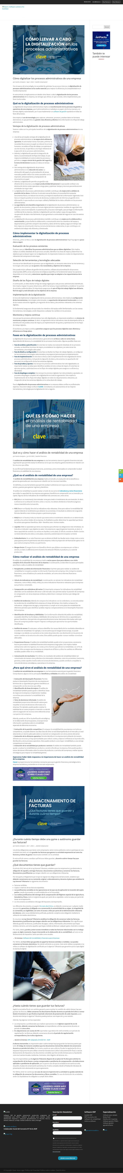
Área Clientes (116, 2)
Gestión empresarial (41, 82)
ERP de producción (90, 1117)
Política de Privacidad (32, 1170)
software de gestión (60, 112)
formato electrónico (46, 906)
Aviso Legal (20, 1170)
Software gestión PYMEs (110, 1121)
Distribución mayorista (110, 1119)
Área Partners (106, 2)
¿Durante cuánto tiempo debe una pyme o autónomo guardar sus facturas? (47, 841)
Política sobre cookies (47, 1170)
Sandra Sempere (20, 82)
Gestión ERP (88, 1115)
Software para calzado (110, 1115)
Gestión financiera (41, 456)
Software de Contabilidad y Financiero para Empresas (41, 938)
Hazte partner (113, 15)
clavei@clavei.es (96, 2)
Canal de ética (60, 1170)
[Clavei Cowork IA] (24, 16)
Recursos (74, 15)
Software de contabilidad (92, 1119)
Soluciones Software (38, 15)
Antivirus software (90, 1121)
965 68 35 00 (87, 2)
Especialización (58, 15)
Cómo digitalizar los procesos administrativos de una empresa (47, 78)
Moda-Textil (106, 1117)
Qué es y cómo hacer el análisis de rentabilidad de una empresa (48, 452)
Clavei (87, 15)
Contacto (100, 15)
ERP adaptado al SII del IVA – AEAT (39, 1040)
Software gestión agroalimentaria (108, 1124)
